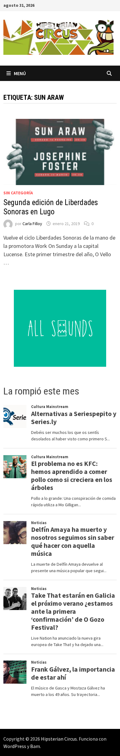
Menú (20, 73)
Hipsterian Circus (59, 739)
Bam (35, 746)
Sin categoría (18, 193)
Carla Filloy (32, 223)
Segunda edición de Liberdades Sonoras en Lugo (50, 207)
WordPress (14, 746)
